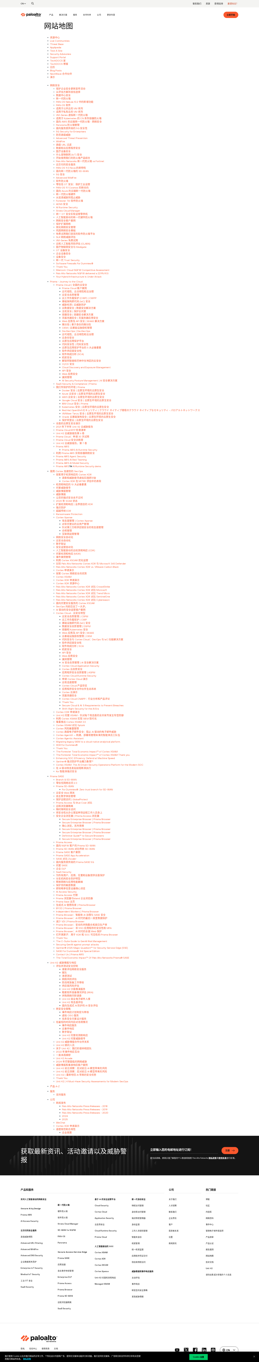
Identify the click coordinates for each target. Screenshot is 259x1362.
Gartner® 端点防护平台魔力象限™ (74, 761)
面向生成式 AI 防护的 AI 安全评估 (80, 1005)
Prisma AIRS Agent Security (71, 456)
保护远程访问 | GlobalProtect (72, 799)
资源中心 (55, 37)
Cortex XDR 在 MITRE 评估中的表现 (81, 481)
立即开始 (231, 15)
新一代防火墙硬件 (66, 194)
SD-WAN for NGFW (67, 1230)
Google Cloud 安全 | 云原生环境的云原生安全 (86, 400)
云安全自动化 (63, 540)
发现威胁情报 (138, 1296)
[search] (33, 3)
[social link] (177, 1350)
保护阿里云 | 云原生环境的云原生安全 (82, 420)
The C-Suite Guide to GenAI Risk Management (81, 941)
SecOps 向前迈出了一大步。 (71, 606)
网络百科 (210, 1218)
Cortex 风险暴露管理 (67, 728)
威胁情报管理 (63, 491)
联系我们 (197, 3)
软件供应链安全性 (72, 350)
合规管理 (67, 530)
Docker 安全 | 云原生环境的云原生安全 (83, 390)
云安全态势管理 (70, 294)
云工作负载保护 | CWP (74, 619)
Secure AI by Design (31, 1208)
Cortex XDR (100, 1259)
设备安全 (61, 256)
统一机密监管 (138, 1249)
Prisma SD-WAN (65, 786)
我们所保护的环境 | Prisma (70, 387)
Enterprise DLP (65, 1277)
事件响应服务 (69, 1025)
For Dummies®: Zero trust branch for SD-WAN (87, 789)
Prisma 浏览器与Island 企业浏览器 (74, 898)
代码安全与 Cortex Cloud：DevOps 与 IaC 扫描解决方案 (92, 639)
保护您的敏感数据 (66, 885)
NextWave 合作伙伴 (61, 73)
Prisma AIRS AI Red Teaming (71, 459)
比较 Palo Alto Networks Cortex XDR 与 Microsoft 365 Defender (91, 563)
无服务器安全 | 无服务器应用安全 (80, 317)
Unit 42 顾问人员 (65, 1045)
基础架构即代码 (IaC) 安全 (76, 301)
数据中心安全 (63, 95)
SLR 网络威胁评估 (66, 237)
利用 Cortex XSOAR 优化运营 (72, 560)
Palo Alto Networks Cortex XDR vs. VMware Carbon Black (87, 566)
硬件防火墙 (63, 1211)
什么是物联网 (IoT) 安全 (69, 154)
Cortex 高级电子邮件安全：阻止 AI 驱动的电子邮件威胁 (86, 731)
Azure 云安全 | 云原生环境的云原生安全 (83, 393)
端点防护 (61, 507)
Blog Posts (56, 70)
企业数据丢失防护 (29, 1262)
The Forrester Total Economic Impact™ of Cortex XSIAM (87, 751)
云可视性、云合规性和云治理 (78, 291)
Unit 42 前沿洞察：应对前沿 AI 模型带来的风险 (81, 1068)
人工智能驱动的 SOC (104, 1246)
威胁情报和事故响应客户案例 (72, 1065)
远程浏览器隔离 (64, 806)
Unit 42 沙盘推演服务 (73, 989)
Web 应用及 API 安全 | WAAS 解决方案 (83, 321)
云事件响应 (68, 1028)
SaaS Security (63, 872)
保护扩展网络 (63, 223)
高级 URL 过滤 (63, 144)
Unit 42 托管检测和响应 (75, 1035)
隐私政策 (213, 1158)
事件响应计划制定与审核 (75, 1012)
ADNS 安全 (62, 204)
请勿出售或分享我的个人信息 (219, 1275)
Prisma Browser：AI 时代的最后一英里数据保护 (81, 918)
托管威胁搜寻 (63, 487)
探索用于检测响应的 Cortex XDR (74, 474)
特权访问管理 (138, 1205)
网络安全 (55, 85)
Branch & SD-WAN (66, 779)
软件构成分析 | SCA (73, 646)
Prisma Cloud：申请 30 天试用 (72, 436)
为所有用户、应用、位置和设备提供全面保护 (80, 875)
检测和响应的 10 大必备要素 (71, 484)
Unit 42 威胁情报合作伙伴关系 (72, 1041)
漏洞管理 (67, 377)
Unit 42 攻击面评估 (72, 1002)
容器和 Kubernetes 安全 (75, 629)
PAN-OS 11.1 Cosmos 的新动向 (72, 187)
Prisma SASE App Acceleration (72, 855)
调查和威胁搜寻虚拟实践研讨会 (79, 477)
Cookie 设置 (198, 1357)
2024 (65, 1116)
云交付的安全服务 (66, 164)
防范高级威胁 (63, 134)
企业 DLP (61, 868)
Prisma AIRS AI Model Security (72, 463)
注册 (227, 1150)
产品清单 (210, 1237)
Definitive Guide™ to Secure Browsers (83, 835)
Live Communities (60, 40)
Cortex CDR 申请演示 (68, 712)
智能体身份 (137, 1237)
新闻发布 (61, 1102)
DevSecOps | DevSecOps (76, 331)
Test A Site (56, 50)
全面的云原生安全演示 (68, 423)
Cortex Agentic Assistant (70, 738)
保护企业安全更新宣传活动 (70, 88)
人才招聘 (173, 1205)
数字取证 (61, 543)
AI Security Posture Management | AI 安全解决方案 (90, 380)
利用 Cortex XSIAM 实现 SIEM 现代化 (76, 718)
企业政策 (67, 1132)
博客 (208, 1199)
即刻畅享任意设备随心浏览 (70, 888)
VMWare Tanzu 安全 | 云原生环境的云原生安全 (87, 413)
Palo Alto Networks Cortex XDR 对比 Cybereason (83, 599)
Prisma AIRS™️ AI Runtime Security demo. (79, 466)
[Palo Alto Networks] (31, 15)
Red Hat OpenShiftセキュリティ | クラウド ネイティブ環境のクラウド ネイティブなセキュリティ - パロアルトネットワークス (131, 410)
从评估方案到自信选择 (68, 92)
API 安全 (66, 370)
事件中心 (210, 1224)
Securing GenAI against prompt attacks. (77, 944)
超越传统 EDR (63, 510)
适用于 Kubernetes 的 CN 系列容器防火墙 (78, 118)
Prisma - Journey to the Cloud (66, 281)
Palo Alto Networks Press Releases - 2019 (84, 1109)
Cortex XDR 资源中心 (67, 583)
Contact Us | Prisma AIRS (70, 954)
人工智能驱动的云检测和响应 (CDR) (75, 550)
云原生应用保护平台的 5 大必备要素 (81, 347)
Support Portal (58, 57)
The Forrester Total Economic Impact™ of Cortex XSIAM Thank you (93, 754)
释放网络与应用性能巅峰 (69, 881)
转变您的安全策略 (140, 1290)
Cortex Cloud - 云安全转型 (70, 613)
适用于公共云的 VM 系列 (69, 108)
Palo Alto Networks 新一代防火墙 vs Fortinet (80, 161)
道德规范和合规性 (66, 1129)
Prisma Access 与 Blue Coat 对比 (74, 802)
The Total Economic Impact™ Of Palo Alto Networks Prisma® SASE (92, 957)
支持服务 (61, 1094)
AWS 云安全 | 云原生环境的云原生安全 (83, 397)
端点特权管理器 (139, 1218)
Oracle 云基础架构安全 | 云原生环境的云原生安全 (89, 416)
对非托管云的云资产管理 (75, 524)
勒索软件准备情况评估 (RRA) (77, 992)
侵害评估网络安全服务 (74, 969)
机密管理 (136, 1243)
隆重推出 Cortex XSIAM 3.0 (71, 722)
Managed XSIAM (102, 1284)
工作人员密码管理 (140, 1231)
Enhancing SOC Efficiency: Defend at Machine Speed (85, 758)
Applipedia (55, 47)
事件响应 (136, 1284)
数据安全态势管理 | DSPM (76, 626)
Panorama (62, 1243)
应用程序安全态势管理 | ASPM (78, 672)
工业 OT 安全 (27, 1281)
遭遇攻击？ (233, 3)
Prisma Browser (65, 1290)
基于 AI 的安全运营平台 (105, 1199)
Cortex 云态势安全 (72, 669)
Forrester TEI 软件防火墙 (69, 200)
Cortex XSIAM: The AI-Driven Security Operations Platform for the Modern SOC (99, 764)
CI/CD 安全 (68, 364)
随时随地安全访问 (66, 809)
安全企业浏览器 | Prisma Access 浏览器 (77, 816)
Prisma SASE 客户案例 (68, 852)
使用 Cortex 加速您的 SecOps (66, 471)
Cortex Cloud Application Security (80, 665)
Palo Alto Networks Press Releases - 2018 (84, 1106)
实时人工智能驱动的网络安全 (33, 1199)
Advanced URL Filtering (31, 1243)
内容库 (209, 1212)
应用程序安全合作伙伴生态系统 (79, 689)
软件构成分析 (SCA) (73, 354)
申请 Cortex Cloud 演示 (75, 679)
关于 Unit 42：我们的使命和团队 (74, 1048)
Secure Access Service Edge (72, 1252)
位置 (171, 1237)
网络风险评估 (69, 979)
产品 (51, 15)
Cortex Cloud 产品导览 (74, 685)
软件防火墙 (62, 181)
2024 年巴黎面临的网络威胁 (71, 1061)
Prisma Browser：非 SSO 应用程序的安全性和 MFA (84, 928)
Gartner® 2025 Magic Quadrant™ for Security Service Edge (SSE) (92, 947)
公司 (99, 15)
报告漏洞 (210, 1249)
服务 (75, 15)
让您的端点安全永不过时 (69, 497)
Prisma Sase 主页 (65, 901)
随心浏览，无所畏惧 (73, 825)
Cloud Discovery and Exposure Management (86, 367)
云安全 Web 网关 (65, 792)
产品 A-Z (55, 1086)
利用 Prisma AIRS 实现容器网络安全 (75, 453)
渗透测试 (67, 975)
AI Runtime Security (67, 207)
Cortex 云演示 (70, 692)
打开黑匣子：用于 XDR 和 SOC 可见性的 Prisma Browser (87, 934)
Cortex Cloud (101, 1212)
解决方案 (63, 15)
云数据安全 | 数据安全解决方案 (79, 308)
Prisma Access (64, 842)
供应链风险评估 (70, 985)
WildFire (60, 141)
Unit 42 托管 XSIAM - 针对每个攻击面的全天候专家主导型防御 (90, 715)
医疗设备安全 (63, 151)
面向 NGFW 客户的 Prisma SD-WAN (75, 845)
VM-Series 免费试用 (67, 240)
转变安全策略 (63, 1008)
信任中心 (33, 1348)
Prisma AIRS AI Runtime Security (79, 449)
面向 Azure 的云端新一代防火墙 (73, 190)
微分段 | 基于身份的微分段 (76, 324)
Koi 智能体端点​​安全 (66, 771)
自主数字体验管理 (66, 796)
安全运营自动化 (64, 547)
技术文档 (210, 1262)
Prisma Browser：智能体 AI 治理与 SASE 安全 (81, 914)
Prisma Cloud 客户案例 (74, 288)
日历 (52, 67)
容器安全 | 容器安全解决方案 (77, 314)
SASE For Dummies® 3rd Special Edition (78, 951)
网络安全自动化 (64, 537)
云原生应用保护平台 (73, 341)
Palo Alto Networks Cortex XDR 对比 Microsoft (81, 590)
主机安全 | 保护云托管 (74, 311)
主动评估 (136, 1278)
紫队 (64, 972)
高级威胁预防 (27, 1237)
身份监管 (136, 1224)
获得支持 (218, 3)
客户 (171, 1224)
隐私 (23, 1348)
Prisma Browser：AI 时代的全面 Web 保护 (79, 931)
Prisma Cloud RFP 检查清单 (71, 430)
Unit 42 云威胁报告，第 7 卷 (71, 443)
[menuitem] (33, 15)
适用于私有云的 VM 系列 (69, 111)
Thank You (61, 266)
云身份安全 (68, 337)
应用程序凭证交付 (140, 1256)
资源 (208, 3)
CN (22, 3)
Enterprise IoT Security (32, 1268)
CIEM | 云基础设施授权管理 (77, 327)
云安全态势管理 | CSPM (75, 616)
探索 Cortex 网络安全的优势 (71, 573)
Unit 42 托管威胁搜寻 (73, 1038)
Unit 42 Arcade (64, 1058)
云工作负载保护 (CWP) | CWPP (79, 298)
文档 (56, 1348)
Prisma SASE (57, 776)
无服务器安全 (69, 695)
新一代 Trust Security (68, 260)
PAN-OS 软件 (63, 105)
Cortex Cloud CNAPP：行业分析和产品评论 (86, 698)
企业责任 (173, 1218)
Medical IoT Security (30, 1274)
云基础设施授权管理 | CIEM (77, 636)
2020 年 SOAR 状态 (67, 501)
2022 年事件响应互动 (67, 1051)
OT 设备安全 (63, 250)
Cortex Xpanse (64, 517)
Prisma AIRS (62, 446)
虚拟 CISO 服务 (70, 1015)
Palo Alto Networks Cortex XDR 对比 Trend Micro (83, 593)
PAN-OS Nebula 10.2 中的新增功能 (74, 101)
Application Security (104, 1218)
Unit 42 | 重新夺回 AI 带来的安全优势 (76, 1074)
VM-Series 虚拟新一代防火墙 (72, 115)
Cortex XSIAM (63, 576)
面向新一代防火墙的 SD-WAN (72, 171)
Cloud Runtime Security (106, 1231)
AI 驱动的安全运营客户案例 (71, 609)
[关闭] (254, 1356)
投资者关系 (174, 1231)
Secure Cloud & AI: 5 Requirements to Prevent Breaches (93, 705)
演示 (52, 77)
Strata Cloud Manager (68, 210)
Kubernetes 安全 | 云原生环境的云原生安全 (85, 407)
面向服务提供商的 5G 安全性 (71, 128)
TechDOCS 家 (58, 60)
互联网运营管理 (70, 534)
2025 (65, 1119)
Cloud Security (102, 1205)
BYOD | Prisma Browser (69, 908)
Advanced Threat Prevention (72, 138)
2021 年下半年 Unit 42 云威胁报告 (74, 426)
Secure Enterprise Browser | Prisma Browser (86, 819)
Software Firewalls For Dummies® (74, 263)
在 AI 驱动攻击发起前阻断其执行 (73, 768)
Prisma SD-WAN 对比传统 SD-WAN (75, 848)
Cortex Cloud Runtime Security (79, 675)
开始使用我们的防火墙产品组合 (73, 158)
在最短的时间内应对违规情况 (72, 1022)
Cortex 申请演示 (65, 570)
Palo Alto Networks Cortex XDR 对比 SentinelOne (83, 596)
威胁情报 (61, 494)
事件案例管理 (63, 557)
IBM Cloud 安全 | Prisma (75, 403)
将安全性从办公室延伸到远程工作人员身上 (79, 812)
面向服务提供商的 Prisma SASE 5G (75, 862)
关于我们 (173, 1199)
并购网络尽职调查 (72, 995)
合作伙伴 (87, 15)
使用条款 (222, 1158)
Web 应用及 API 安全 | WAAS (78, 632)
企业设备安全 (63, 253)
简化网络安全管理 (66, 227)
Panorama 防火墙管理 (68, 125)
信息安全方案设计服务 (74, 1018)
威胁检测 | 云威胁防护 (74, 304)
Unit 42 (209, 1268)
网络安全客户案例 (66, 220)
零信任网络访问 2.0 (66, 783)
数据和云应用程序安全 (68, 148)
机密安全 (67, 357)
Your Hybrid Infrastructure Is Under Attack (79, 276)
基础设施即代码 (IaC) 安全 (76, 623)
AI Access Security (66, 891)
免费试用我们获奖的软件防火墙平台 (75, 233)
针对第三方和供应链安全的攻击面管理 (82, 527)
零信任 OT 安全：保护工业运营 (73, 184)
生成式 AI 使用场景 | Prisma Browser (75, 905)
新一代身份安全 (139, 1199)
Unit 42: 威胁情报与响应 (63, 962)
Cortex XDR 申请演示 (67, 580)
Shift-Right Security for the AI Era (80, 708)
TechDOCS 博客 (59, 64)
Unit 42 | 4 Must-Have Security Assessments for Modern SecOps (92, 1081)
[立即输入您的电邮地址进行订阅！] (184, 1151)
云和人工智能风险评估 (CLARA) (73, 243)
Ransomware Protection (69, 514)
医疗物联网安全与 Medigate (71, 247)
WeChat (60, 1122)
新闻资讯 (173, 1243)
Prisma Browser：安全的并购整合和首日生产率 (81, 924)
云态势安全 (100, 1224)
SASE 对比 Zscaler (66, 858)
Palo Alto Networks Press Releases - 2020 (85, 1112)
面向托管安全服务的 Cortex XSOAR (75, 603)
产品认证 (210, 1243)
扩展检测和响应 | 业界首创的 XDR (74, 504)
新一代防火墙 (63, 98)
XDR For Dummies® (67, 745)
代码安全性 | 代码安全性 (75, 344)
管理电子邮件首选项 (215, 1231)
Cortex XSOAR (101, 1265)
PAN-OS (61, 1236)
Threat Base (57, 44)
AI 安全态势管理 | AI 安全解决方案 (80, 662)
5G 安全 (60, 174)
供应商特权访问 (139, 1262)
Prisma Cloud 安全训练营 (69, 440)
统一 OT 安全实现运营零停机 (72, 214)
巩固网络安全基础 (66, 230)
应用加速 (62, 1264)
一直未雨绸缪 (63, 1055)
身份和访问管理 (139, 1212)
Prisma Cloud (101, 1237)
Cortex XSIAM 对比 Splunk (70, 725)
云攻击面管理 (69, 682)
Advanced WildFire (66, 177)
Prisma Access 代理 (67, 895)
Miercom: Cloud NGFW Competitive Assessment (83, 270)
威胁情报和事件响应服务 (142, 1271)
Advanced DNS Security (32, 1255)
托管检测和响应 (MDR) (68, 553)
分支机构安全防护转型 (68, 878)
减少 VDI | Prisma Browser (70, 921)
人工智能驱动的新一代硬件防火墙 (74, 217)
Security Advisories (60, 54)
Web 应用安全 (70, 374)
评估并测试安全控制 (67, 966)
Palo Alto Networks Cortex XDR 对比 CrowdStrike (83, 586)
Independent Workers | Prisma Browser (77, 911)
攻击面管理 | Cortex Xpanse (77, 520)
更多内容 (111, 15)
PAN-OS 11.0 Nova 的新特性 (71, 167)
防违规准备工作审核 (73, 982)
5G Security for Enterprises (71, 131)
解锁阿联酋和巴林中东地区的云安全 (81, 360)
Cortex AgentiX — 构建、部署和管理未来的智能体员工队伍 (88, 735)
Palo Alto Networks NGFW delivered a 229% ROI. (82, 273)
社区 (208, 1205)
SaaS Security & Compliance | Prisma (76, 383)
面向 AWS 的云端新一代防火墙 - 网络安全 (79, 121)
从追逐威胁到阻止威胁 (68, 197)
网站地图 (210, 1256)
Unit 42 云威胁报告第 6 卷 (70, 433)
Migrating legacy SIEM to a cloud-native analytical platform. (88, 741)
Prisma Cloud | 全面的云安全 (71, 284)
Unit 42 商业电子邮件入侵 (76, 999)
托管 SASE (62, 865)
